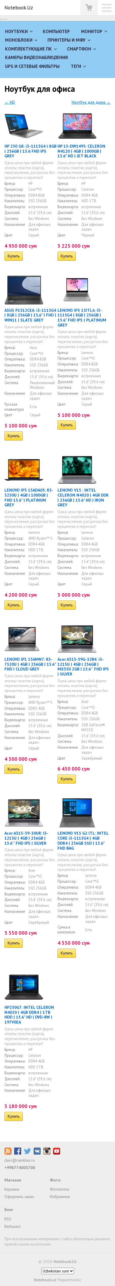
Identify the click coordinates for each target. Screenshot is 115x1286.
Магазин (12, 1180)
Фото (55, 1180)
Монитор (91, 31)
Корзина (11, 1189)
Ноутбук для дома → (91, 102)
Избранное (60, 1196)
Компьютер (56, 31)
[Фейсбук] (17, 1153)
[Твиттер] (27, 1153)
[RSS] (8, 1153)
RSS (8, 1219)
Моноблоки (18, 40)
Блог (8, 1209)
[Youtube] (56, 1153)
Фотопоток (59, 1189)
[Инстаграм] (46, 1153)
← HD (9, 102)
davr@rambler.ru (19, 1160)
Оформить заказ (19, 1196)
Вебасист (12, 1226)
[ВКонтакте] (37, 1153)
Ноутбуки (16, 31)
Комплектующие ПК (28, 49)
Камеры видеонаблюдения (36, 57)
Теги (76, 66)
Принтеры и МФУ (66, 40)
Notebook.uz (45, 1279)
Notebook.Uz (18, 7)
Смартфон (79, 49)
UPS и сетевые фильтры (32, 66)
